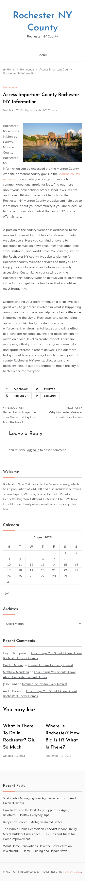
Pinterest (21, 395)
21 (54, 570)
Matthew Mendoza (16, 672)
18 (20, 570)
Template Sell (72, 871)
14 (54, 564)
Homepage (10, 87)
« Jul (6, 593)
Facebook (21, 389)
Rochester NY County (43, 110)
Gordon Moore (13, 665)
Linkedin (50, 395)
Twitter (50, 389)
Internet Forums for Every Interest (50, 665)
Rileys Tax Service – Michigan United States (32, 822)
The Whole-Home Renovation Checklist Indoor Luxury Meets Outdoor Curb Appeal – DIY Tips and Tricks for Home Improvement (40, 834)
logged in (32, 450)
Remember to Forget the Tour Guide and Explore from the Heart (19, 417)
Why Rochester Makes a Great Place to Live (65, 414)
